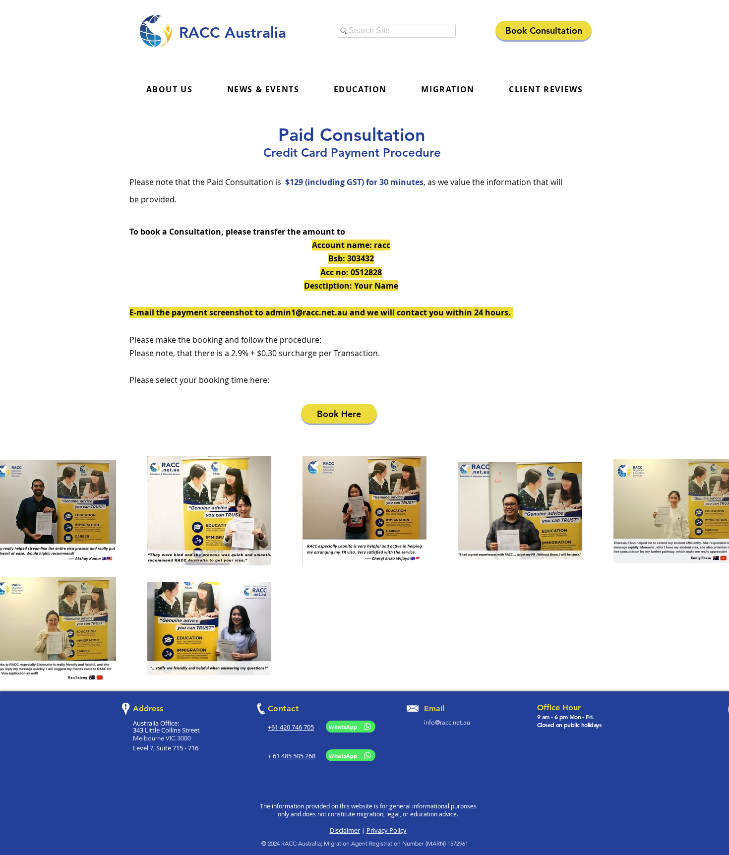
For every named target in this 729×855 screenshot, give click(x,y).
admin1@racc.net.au (306, 312)
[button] (263, 90)
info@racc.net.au (447, 722)
